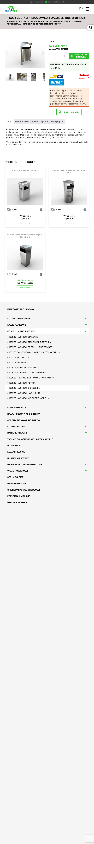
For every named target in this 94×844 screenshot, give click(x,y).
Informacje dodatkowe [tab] (26, 121)
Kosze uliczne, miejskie (21, 331)
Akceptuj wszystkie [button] (20, 826)
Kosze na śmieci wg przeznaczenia (29, 398)
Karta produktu (71, 112)
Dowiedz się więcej (25, 822)
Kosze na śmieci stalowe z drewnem (30, 342)
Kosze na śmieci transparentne (27, 372)
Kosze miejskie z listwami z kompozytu (31, 378)
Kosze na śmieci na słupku (24, 393)
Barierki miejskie (17, 433)
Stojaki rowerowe (18, 318)
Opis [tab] (9, 121)
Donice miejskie (16, 407)
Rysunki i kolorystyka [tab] (52, 121)
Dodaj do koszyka (25, 287)
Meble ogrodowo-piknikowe (24, 464)
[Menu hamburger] (87, 9)
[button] (21, 838)
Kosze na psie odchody (22, 367)
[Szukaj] (91, 27)
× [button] (36, 794)
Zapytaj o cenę (25, 223)
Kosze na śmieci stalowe (23, 337)
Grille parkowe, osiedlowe (24, 490)
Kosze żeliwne (17, 362)
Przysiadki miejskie (18, 496)
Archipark (12, 21)
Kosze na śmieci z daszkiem (68, 21)
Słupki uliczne (16, 426)
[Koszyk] (80, 8)
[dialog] (20, 816)
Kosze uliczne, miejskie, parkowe (36, 21)
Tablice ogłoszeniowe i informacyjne (30, 439)
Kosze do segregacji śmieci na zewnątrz (32, 352)
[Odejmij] (51, 56)
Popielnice (13, 445)
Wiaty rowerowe (18, 471)
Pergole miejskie (17, 502)
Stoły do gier (15, 477)
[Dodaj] (64, 56)
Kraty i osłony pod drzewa (23, 414)
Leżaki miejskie (16, 452)
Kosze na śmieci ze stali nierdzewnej (30, 347)
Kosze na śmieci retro (22, 383)
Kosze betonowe (19, 357)
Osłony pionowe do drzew (23, 420)
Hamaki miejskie (16, 483)
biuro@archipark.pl (56, 2)
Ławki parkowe (16, 325)
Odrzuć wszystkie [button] (21, 833)
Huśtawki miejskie (18, 458)
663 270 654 (37, 2)
